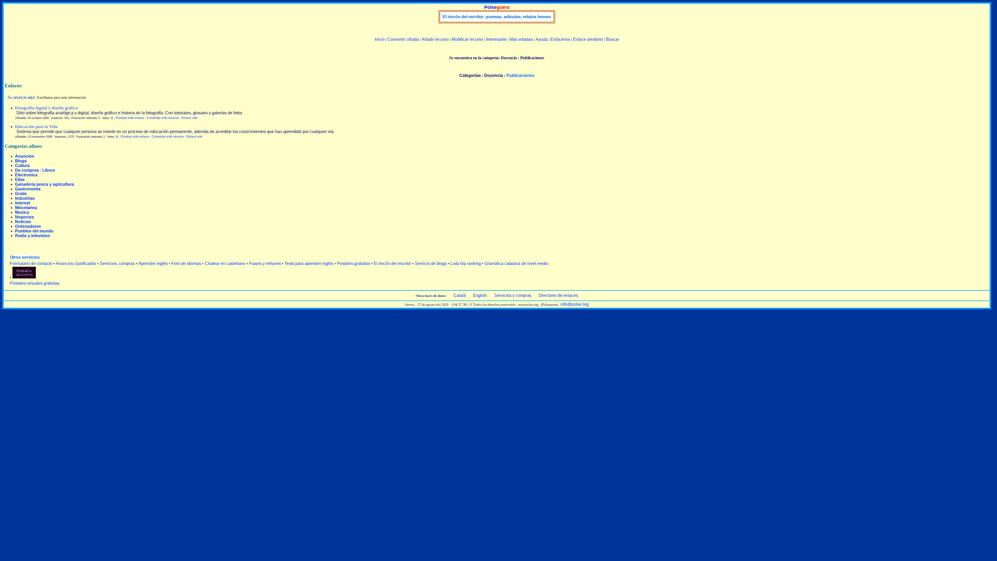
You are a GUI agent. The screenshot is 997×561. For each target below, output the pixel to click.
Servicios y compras (512, 295)
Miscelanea (26, 207)
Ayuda (542, 39)
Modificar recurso (467, 39)
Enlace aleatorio (588, 39)
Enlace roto (189, 118)
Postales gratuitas (353, 263)
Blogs (21, 161)
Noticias (23, 221)
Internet (22, 203)
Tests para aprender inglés (309, 263)
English (480, 295)
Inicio (380, 39)
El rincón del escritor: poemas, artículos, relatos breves (497, 17)
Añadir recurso (435, 39)
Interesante (496, 39)
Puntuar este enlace (130, 118)
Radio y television (32, 235)
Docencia (493, 75)
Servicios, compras (117, 263)
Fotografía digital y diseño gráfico (46, 107)
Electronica (26, 175)
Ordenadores (28, 226)
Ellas (20, 179)
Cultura (22, 165)
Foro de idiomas (186, 263)
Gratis (21, 193)
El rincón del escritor (392, 263)
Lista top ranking (465, 263)
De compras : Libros (35, 170)
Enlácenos (560, 39)
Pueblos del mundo (34, 231)
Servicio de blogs (431, 263)
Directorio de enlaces (558, 295)
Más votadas (521, 39)
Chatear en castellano (225, 263)
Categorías (470, 75)
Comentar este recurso (163, 118)
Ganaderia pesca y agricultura (44, 184)
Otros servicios (25, 257)
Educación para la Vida (36, 126)
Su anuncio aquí (21, 97)
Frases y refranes (265, 263)
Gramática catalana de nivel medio (516, 263)
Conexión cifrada (403, 39)
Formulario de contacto (31, 263)
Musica (22, 212)
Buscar (612, 39)
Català (460, 295)
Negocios (24, 217)
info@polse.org (575, 304)
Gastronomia (28, 189)
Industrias (25, 198)
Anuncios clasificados (76, 263)
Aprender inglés (153, 263)
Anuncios (24, 156)
